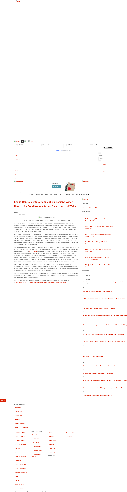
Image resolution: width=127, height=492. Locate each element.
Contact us (18, 175)
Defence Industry (20, 484)
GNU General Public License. (77, 491)
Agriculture (18, 460)
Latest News (48, 194)
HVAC (16, 476)
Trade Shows (18, 171)
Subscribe (18, 167)
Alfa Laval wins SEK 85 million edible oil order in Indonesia (100, 349)
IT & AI (17, 452)
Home (16, 155)
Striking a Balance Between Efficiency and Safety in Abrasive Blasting (103, 334)
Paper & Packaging (20, 456)
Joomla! (54, 491)
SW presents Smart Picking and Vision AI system (97, 291)
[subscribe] (85, 199)
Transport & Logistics (21, 472)
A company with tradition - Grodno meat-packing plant (99, 308)
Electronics (18, 448)
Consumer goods (20, 432)
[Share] (99, 160)
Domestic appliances (21, 444)
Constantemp (33, 251)
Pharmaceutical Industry (82, 194)
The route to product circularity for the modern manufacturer (101, 365)
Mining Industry (19, 488)
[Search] (99, 153)
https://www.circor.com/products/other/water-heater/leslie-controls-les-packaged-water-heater (41, 282)
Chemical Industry (20, 436)
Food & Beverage (69, 194)
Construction (39, 194)
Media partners (19, 163)
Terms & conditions (71, 432)
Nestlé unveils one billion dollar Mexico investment (98, 373)
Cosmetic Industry (20, 440)
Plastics (17, 480)
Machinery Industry (20, 468)
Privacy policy (69, 436)
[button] (17, 141)
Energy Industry (58, 194)
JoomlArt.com (49, 491)
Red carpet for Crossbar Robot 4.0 (93, 356)
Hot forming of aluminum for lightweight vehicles (97, 395)
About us (17, 159)
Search (100, 155)
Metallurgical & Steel (20, 464)
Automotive (31, 194)
